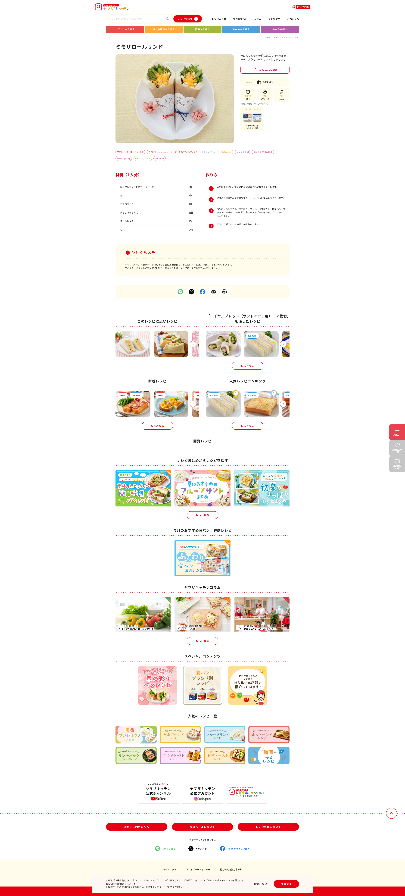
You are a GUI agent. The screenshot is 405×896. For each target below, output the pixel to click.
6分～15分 (159, 158)
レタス (239, 152)
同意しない (260, 884)
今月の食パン (240, 18)
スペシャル (293, 18)
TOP (268, 37)
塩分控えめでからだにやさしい (188, 152)
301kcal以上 (267, 152)
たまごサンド (211, 152)
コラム (257, 18)
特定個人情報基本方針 (231, 869)
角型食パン (227, 152)
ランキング (274, 18)
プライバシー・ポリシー (198, 869)
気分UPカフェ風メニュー (159, 152)
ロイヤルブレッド (142, 158)
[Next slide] (193, 344)
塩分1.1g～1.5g (123, 158)
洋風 (255, 152)
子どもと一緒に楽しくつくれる (130, 152)
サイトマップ (169, 869)
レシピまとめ (219, 18)
